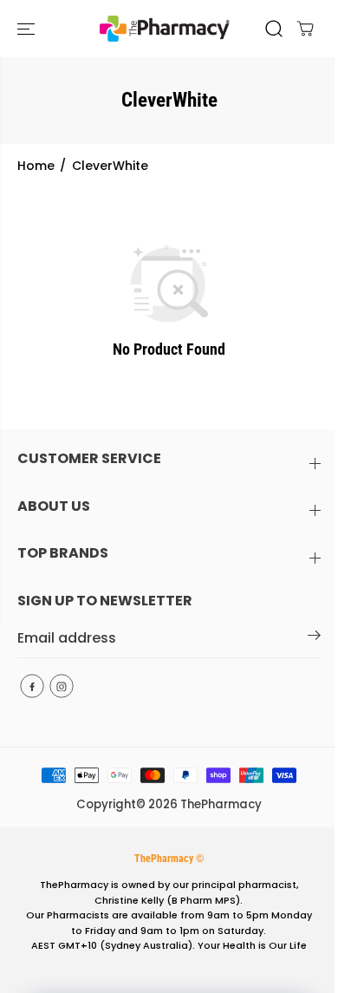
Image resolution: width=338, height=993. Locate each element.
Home (36, 165)
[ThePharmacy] (165, 29)
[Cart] (305, 28)
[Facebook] (32, 686)
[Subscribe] (314, 638)
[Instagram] (61, 686)
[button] (27, 28)
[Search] (273, 28)
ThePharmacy (221, 804)
